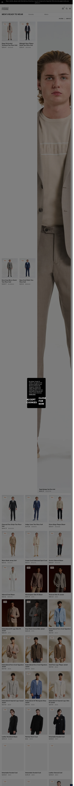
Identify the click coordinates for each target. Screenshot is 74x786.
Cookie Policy (32, 394)
